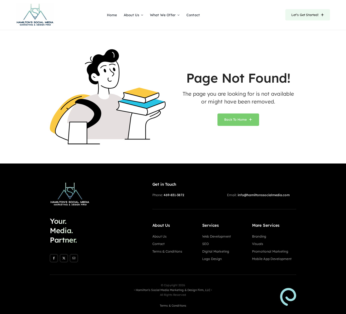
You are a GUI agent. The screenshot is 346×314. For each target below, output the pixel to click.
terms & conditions (173, 305)
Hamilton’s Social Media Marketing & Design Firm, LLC (173, 290)
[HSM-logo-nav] (35, 5)
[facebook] (54, 258)
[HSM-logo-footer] (70, 184)
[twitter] (64, 258)
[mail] (74, 258)
